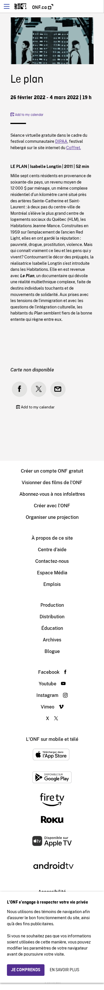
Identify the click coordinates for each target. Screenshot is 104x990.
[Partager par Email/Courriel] (58, 389)
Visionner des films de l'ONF (52, 482)
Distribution (52, 616)
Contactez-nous (52, 561)
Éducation (52, 628)
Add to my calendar (28, 115)
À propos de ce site (52, 538)
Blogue (52, 651)
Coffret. (73, 147)
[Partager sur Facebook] (19, 389)
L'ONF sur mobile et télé (52, 739)
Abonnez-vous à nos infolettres (52, 494)
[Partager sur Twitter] (38, 389)
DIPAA (61, 141)
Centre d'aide (52, 549)
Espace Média (52, 573)
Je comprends (25, 970)
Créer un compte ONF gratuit (52, 471)
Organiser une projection (52, 517)
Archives (52, 640)
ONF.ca (40, 7)
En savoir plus (64, 970)
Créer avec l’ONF (52, 505)
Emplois (52, 584)
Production (52, 605)
